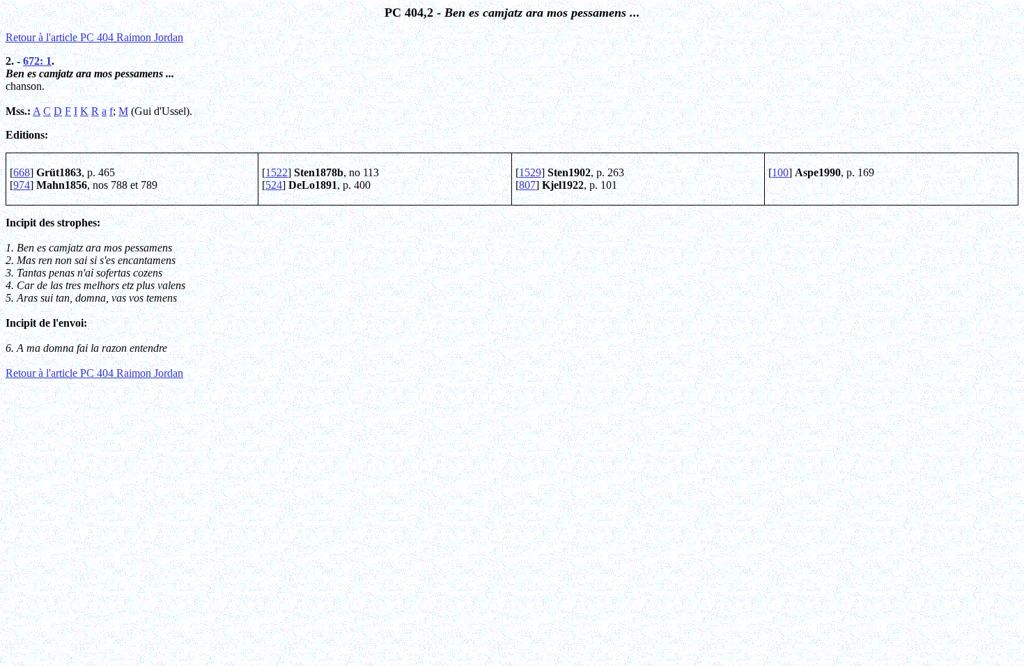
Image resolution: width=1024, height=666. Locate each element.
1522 (276, 172)
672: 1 (37, 61)
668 (21, 172)
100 (780, 172)
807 (527, 185)
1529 (530, 172)
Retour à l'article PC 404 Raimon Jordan (94, 37)
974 (21, 185)
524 (273, 185)
